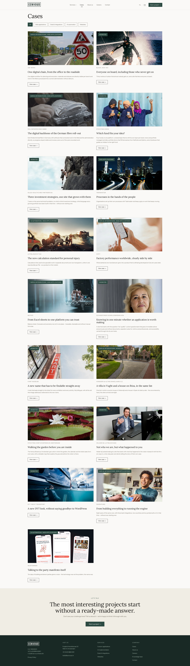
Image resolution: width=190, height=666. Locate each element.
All (30, 24)
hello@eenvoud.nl (68, 655)
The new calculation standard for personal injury (54, 258)
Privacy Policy (32, 657)
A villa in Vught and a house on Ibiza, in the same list (124, 386)
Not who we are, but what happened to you (119, 447)
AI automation (71, 24)
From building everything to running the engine (122, 508)
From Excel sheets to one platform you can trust (53, 319)
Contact (134, 660)
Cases (134, 646)
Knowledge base (137, 657)
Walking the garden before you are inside (50, 447)
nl (140, 5)
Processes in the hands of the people (115, 197)
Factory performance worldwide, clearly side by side (124, 258)
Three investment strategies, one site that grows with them (59, 197)
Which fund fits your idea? (110, 133)
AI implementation (103, 650)
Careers (134, 653)
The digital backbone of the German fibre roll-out (54, 133)
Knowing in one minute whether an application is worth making (126, 321)
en (145, 5)
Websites (83, 24)
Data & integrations (56, 24)
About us (135, 650)
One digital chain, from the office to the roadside (54, 72)
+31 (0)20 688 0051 (68, 652)
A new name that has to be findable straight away (54, 386)
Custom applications (103, 646)
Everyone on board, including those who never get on (125, 72)
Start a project (155, 5)
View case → (34, 84)
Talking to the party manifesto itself (47, 570)
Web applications (40, 24)
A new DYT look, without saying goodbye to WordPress (57, 508)
